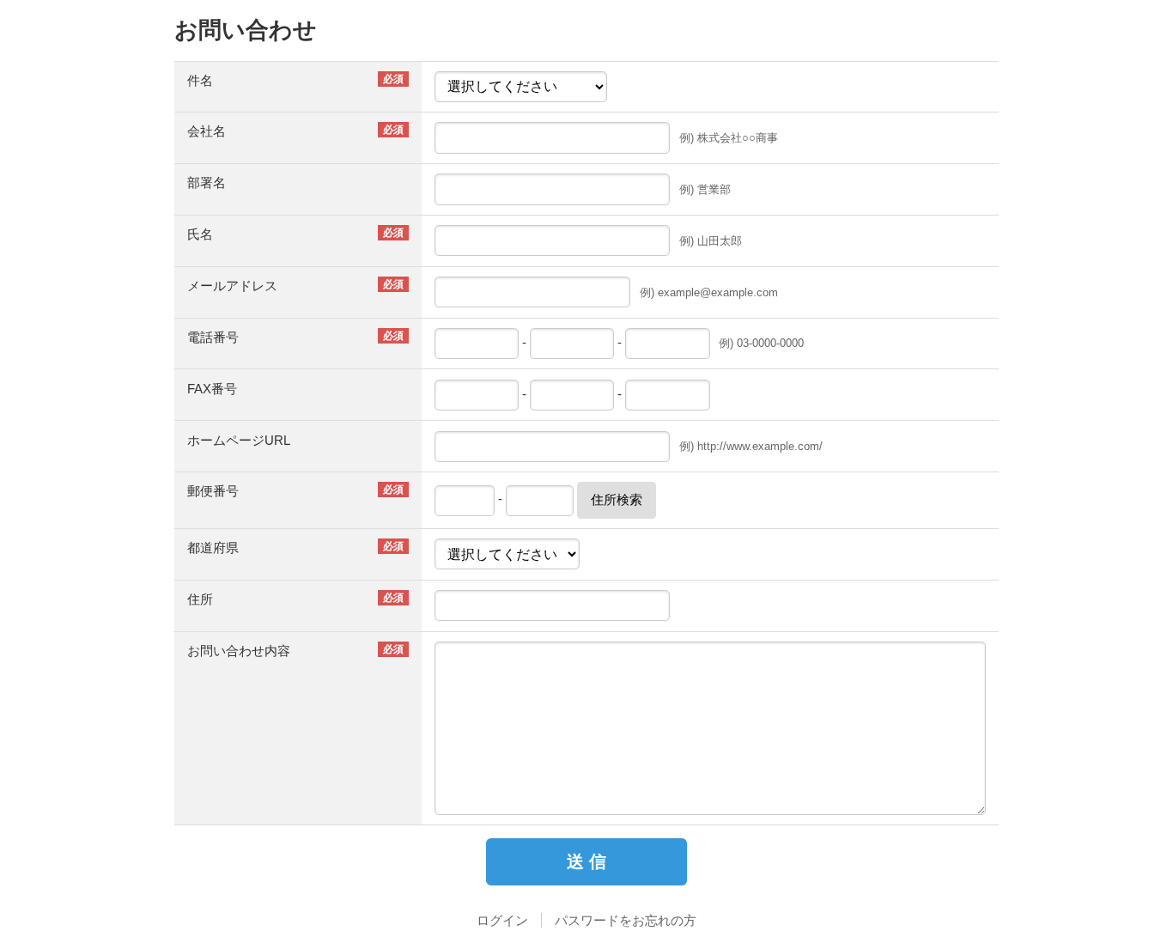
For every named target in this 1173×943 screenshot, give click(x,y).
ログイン (502, 920)
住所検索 (616, 499)
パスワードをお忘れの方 (625, 920)
